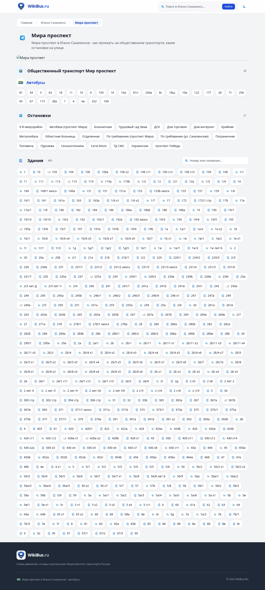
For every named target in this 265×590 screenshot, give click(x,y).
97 (68, 533)
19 (198, 210)
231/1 (79, 267)
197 (79, 229)
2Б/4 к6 (197, 353)
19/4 (196, 219)
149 (26, 191)
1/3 (208, 181)
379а (98, 419)
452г (100, 457)
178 (225, 200)
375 (196, 410)
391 (115, 419)
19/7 (63, 229)
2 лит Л (50, 391)
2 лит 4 (29, 391)
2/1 (74, 257)
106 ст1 (145, 172)
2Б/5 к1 (29, 362)
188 (164, 210)
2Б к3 (196, 372)
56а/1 (215, 476)
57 (137, 486)
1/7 (153, 200)
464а (189, 457)
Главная (26, 23)
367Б (232, 400)
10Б (225, 172)
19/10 (27, 219)
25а (163, 305)
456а (153, 457)
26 (194, 305)
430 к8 (152, 448)
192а (119, 219)
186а (128, 210)
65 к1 (60, 514)
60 (177, 505)
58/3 (236, 486)
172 (184, 200)
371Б (124, 410)
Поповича (26, 146)
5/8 (169, 486)
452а (45, 457)
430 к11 (187, 438)
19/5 (214, 219)
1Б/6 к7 (108, 238)
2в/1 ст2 (85, 381)
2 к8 (210, 381)
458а (171, 457)
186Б (146, 210)
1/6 (233, 191)
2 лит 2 (229, 381)
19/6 (45, 229)
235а (63, 276)
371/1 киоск (83, 410)
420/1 (89, 429)
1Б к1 (168, 238)
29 (243, 334)
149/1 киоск (48, 191)
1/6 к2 (135, 200)
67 (31, 101)
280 (156, 324)
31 (114, 400)
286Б (191, 334)
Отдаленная (91, 136)
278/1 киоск (101, 324)
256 (241, 92)
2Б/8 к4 (94, 372)
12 (159, 181)
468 (207, 457)
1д (74, 248)
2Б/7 (201, 362)
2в (25, 381)
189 (106, 101)
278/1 (77, 324)
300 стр (29, 400)
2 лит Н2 (95, 391)
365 (161, 400)
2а (79, 343)
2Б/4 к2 (110, 353)
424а (159, 429)
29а (63, 343)
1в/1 (201, 238)
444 (209, 448)
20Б (57, 257)
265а (97, 314)
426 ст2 (51, 438)
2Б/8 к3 (72, 372)
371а (106, 410)
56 (183, 467)
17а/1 (27, 210)
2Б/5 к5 (116, 362)
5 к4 (129, 505)
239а (171, 276)
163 (78, 200)
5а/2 (123, 495)
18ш (172, 92)
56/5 (62, 476)
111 (41, 181)
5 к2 (95, 505)
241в (181, 286)
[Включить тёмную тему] (244, 6)
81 (21, 92)
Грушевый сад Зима (133, 127)
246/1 (97, 295)
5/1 (88, 467)
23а (242, 276)
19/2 (65, 219)
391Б (151, 419)
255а (129, 305)
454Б (118, 457)
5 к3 (112, 505)
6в (143, 514)
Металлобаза (28, 136)
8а (193, 524)
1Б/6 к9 (130, 238)
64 (238, 505)
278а (124, 324)
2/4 (75, 286)
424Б (177, 429)
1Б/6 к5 (86, 238)
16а (123, 92)
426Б (230, 429)
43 (152, 438)
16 (112, 92)
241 (108, 286)
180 (61, 210)
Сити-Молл (99, 146)
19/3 (162, 219)
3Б (241, 419)
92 (38, 533)
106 (87, 172)
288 (227, 334)
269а (203, 314)
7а (187, 514)
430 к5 (91, 448)
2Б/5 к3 (72, 362)
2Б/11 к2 (192, 343)
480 (26, 467)
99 (136, 533)
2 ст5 (139, 391)
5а (89, 495)
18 (60, 92)
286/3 (154, 334)
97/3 (120, 533)
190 (214, 210)
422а (124, 429)
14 (239, 181)
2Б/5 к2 (51, 362)
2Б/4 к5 (175, 353)
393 (189, 419)
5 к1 (77, 505)
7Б (220, 514)
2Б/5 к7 (159, 362)
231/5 (212, 267)
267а (150, 314)
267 (132, 314)
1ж (160, 248)
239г (226, 276)
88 (179, 524)
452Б (63, 457)
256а (148, 92)
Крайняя (227, 127)
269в (221, 314)
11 (71, 92)
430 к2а (29, 448)
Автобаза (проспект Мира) (68, 127)
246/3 (136, 295)
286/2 (135, 334)
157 (200, 191)
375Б (27, 419)
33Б (144, 400)
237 (80, 276)
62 (208, 505)
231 (61, 267)
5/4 (136, 467)
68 (111, 514)
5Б (229, 495)
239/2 (152, 276)
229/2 (196, 257)
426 (194, 429)
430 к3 (50, 448)
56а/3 (27, 486)
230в (43, 267)
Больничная (103, 127)
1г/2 (58, 248)
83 (100, 524)
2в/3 (128, 381)
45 (21, 101)
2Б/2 (50, 353)
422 (106, 429)
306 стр (95, 400)
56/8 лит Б (158, 476)
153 (139, 191)
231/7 (27, 276)
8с (160, 92)
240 (91, 286)
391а (132, 419)
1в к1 (237, 238)
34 (31, 92)
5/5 (151, 467)
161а (61, 200)
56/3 (27, 476)
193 (179, 219)
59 (74, 495)
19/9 (133, 229)
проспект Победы (167, 146)
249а (27, 305)
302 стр (51, 400)
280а (173, 324)
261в (229, 305)
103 (54, 172)
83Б (133, 524)
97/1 (85, 533)
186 (111, 210)
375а (233, 410)
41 (55, 429)
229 (159, 257)
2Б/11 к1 (169, 343)
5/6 (167, 467)
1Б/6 (45, 238)
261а (211, 305)
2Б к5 (234, 372)
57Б (152, 486)
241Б (163, 286)
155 (183, 191)
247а (211, 295)
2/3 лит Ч (54, 286)
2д (176, 381)
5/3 (120, 467)
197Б (115, 229)
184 (94, 210)
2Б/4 (68, 353)
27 (25, 324)
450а (242, 448)
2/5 (44, 305)
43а (193, 448)
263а (43, 314)
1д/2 (108, 248)
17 (168, 200)
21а (90, 257)
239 (115, 276)
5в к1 (45, 505)
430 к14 (232, 438)
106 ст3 (189, 172)
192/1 (100, 219)
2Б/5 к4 (94, 362)
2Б (112, 343)
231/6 (231, 267)
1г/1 (41, 248)
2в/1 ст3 (108, 381)
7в (43, 524)
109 (208, 172)
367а (213, 400)
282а (227, 324)
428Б (115, 438)
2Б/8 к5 (116, 372)
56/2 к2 (240, 467)
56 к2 (85, 486)
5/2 (104, 467)
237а (97, 276)
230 (26, 267)
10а (184, 92)
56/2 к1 (219, 467)
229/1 (177, 257)
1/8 (45, 210)
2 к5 (192, 381)
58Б (43, 495)
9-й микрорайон (30, 127)
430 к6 (111, 448)
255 (111, 305)
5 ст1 (147, 505)
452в (82, 457)
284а (62, 334)
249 (228, 295)
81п (135, 92)
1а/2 (200, 229)
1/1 (242, 172)
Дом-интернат (204, 127)
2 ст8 (177, 391)
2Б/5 (238, 353)
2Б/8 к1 (29, 372)
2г (161, 381)
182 (78, 210)
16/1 (27, 200)
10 (81, 92)
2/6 (179, 305)
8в (223, 524)
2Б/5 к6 (137, 362)
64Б (43, 514)
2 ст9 (195, 391)
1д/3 (126, 248)
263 (26, 314)
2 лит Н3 (119, 391)
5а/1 (106, 495)
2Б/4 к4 (153, 353)
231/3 (145, 267)
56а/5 (66, 486)
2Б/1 (128, 343)
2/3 (233, 257)
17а (242, 200)
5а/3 (141, 495)
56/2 (199, 467)
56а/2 (234, 476)
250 (60, 305)
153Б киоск (161, 191)
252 (94, 101)
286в (209, 334)
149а (71, 191)
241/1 (126, 286)
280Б (192, 324)
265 (79, 314)
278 (59, 324)
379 (80, 419)
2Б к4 (215, 372)
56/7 (97, 476)
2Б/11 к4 (239, 343)
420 (71, 429)
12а (191, 181)
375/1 (214, 410)
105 (101, 92)
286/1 (116, 334)
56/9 (180, 476)
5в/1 (27, 505)
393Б (224, 419)
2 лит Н (72, 391)
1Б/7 (149, 238)
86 (164, 524)
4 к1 (58, 467)
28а (54, 101)
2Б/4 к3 (131, 353)
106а (105, 172)
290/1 (27, 343)
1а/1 (183, 229)
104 (71, 172)
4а (83, 101)
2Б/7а (219, 362)
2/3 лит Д (30, 286)
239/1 (133, 276)
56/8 (136, 476)
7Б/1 (236, 514)
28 (220, 92)
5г (61, 505)
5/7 (121, 486)
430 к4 (70, 448)
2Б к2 (177, 372)
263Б (62, 314)
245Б (78, 295)
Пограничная (225, 136)
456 (135, 457)
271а (42, 324)
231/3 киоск (169, 267)
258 (146, 305)
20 (25, 257)
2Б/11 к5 (30, 353)
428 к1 (134, 438)
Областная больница (60, 136)
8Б (209, 524)
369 (44, 410)
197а (97, 229)
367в (27, 410)
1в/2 (219, 238)
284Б (80, 334)
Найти (228, 6)
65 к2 (79, 514)
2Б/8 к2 (51, 372)
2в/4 (146, 381)
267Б (168, 314)
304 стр (73, 400)
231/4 (192, 267)
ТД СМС (119, 146)
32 (129, 400)
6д (172, 514)
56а (197, 476)
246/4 (155, 295)
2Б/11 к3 (215, 343)
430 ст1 (174, 448)
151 (104, 191)
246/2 (116, 295)
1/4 (224, 181)
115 (42, 101)
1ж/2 (195, 248)
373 (142, 410)
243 (216, 286)
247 (193, 295)
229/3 (215, 257)
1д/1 (91, 248)
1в (185, 238)
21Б (107, 257)
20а (41, 257)
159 (216, 191)
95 (53, 533)
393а (206, 419)
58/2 (218, 486)
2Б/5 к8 (181, 362)
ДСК (157, 127)
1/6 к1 (115, 200)
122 (196, 92)
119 (90, 181)
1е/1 (143, 248)
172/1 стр (204, 200)
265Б (115, 314)
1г (25, 248)
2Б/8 (238, 362)
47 (222, 457)
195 (231, 219)
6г (157, 514)
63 (50, 92)
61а (192, 505)
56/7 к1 (117, 476)
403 (39, 429)
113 (57, 181)
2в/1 (42, 381)
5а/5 (176, 495)
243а (234, 286)
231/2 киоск (122, 267)
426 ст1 (29, 438)
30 (226, 391)
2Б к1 (158, 372)
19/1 (231, 210)
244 (26, 295)
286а (173, 334)
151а (122, 191)
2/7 (238, 314)
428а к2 (95, 438)
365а (179, 400)
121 (174, 181)
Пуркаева (47, 146)
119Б (126, 181)
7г (58, 524)
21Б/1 (125, 257)
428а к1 (73, 438)
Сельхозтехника (72, 146)
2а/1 (96, 343)
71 (230, 92)
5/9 (59, 495)
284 (44, 334)
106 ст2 (167, 172)
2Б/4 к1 (88, 353)
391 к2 (170, 419)
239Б (189, 276)
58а (26, 495)
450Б (27, 457)
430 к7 (132, 448)
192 (82, 219)
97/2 (102, 533)
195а (27, 229)
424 (141, 429)
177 (208, 92)
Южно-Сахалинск (53, 23)
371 (61, 410)
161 (43, 200)
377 (44, 419)
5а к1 (212, 495)
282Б (27, 334)
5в (244, 495)
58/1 (201, 486)
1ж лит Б (216, 248)
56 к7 (104, 486)
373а (179, 410)
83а (116, 524)
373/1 (160, 410)
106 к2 (124, 172)
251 (77, 305)
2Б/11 (147, 343)
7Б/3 (27, 524)
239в (207, 276)
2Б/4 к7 (218, 353)
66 (96, 514)
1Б (235, 229)
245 (42, 295)
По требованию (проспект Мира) (130, 136)
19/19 (47, 219)
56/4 (44, 476)
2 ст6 (158, 391)
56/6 (80, 476)
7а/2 (203, 514)
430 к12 (210, 438)
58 (184, 486)
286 (97, 334)
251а (94, 305)
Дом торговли (177, 127)
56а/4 (47, 486)
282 (209, 324)
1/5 (89, 191)
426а (212, 429)
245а (60, 295)
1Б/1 (27, 238)
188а (181, 210)
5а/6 (194, 495)
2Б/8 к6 (137, 372)
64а (26, 514)
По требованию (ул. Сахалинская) (184, 136)
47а (238, 457)
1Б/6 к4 (64, 238)
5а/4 (159, 495)
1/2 (144, 181)
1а (166, 229)
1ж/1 (176, 248)
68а (127, 514)
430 (168, 438)
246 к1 (175, 295)
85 (149, 524)
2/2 (143, 257)
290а (46, 343)
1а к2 (218, 229)
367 (196, 400)
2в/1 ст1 (62, 381)
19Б (150, 229)
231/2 (98, 267)
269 (185, 314)
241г (199, 286)
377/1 (62, 419)
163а (96, 200)
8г (238, 524)
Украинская (139, 146)
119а (108, 181)
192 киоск (141, 219)
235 (45, 276)
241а (144, 286)
